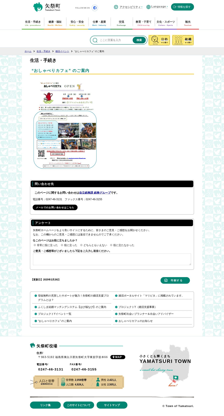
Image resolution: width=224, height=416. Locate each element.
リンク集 (45, 405)
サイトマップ (112, 405)
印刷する (177, 280)
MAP (118, 357)
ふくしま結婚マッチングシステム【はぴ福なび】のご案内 (72, 307)
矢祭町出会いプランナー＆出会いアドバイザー (146, 313)
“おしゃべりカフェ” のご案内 (55, 321)
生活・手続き (33, 23)
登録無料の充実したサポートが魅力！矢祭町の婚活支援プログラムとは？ (73, 297)
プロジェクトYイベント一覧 (54, 313)
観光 (188, 23)
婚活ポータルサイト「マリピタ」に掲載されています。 (151, 295)
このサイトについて (79, 405)
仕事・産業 (99, 23)
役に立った (70, 245)
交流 (121, 23)
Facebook (95, 8)
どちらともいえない (95, 245)
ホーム (28, 51)
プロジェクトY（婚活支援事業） (138, 307)
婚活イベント (62, 51)
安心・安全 (77, 23)
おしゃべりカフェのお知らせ (136, 321)
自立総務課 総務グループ (95, 192)
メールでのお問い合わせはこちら (55, 207)
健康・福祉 (55, 23)
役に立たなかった (123, 245)
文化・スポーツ (166, 23)
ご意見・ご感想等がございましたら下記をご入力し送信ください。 (72, 251)
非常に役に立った (47, 245)
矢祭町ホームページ (46, 7)
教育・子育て (144, 23)
